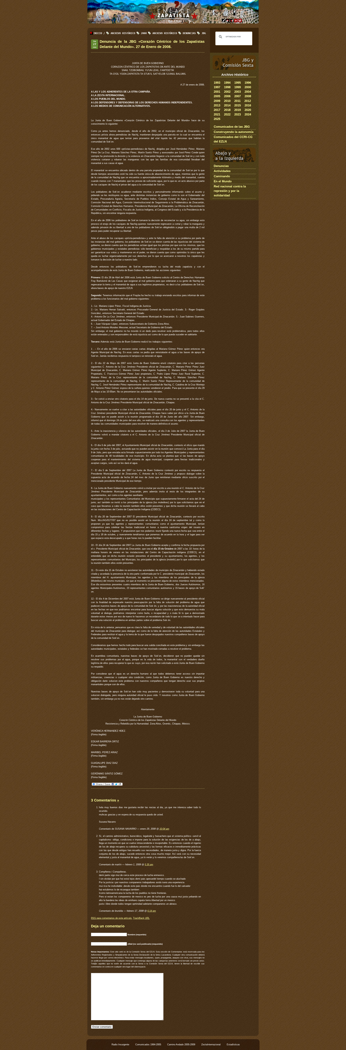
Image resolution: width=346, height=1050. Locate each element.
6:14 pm (151, 911)
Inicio (97, 33)
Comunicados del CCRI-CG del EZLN (233, 139)
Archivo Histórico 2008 (129, 33)
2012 (247, 101)
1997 (217, 87)
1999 (237, 87)
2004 (248, 91)
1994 (227, 82)
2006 (227, 96)
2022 (227, 114)
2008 (248, 96)
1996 (248, 82)
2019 (237, 110)
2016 (248, 105)
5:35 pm (149, 864)
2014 (227, 105)
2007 (237, 96)
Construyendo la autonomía (233, 132)
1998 (227, 87)
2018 (227, 110)
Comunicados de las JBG (232, 126)
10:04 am (164, 828)
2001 (217, 91)
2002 (227, 91)
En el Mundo (223, 181)
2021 (217, 114)
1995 (237, 82)
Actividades (222, 171)
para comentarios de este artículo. (111, 918)
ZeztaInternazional (211, 1044)
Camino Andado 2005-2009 (181, 1044)
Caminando (222, 176)
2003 (237, 91)
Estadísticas (233, 1044)
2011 (237, 101)
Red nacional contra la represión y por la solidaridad (230, 191)
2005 (217, 96)
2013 (217, 105)
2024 (248, 114)
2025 (217, 119)
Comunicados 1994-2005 (148, 1044)
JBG (203, 33)
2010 (227, 101)
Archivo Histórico (164, 33)
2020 (248, 110)
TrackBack (141, 918)
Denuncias (189, 33)
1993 (217, 82)
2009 (217, 101)
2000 (248, 87)
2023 (237, 114)
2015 (237, 105)
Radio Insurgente (121, 1044)
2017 (217, 110)
